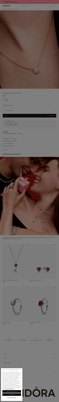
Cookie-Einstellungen (11, 397)
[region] (12, 384)
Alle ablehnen (12, 394)
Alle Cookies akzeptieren (11, 391)
